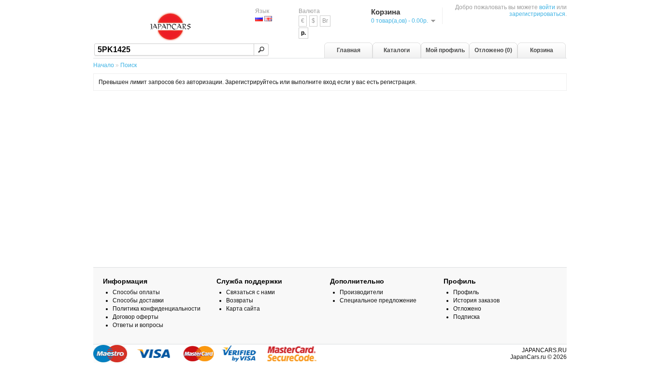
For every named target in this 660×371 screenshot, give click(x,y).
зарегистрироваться (537, 14)
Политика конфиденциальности (157, 308)
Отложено (467, 308)
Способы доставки (138, 300)
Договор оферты (135, 317)
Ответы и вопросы (138, 325)
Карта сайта (243, 308)
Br (325, 20)
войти (547, 7)
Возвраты (239, 300)
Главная (348, 50)
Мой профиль (445, 50)
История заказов (476, 300)
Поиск (128, 65)
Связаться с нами (250, 292)
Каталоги (397, 50)
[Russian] (259, 18)
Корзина (541, 50)
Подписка (466, 317)
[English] (268, 18)
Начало (103, 65)
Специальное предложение (378, 300)
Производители (361, 292)
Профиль (466, 292)
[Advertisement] (330, 122)
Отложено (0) (493, 50)
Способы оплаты (136, 292)
